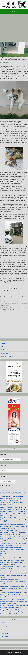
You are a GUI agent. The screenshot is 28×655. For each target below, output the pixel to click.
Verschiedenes (4, 299)
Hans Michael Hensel (7, 356)
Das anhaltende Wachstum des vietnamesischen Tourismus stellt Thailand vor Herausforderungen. (13, 532)
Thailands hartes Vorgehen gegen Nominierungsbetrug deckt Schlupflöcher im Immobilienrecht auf (13, 492)
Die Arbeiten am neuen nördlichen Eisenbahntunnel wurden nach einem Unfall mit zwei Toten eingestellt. (14, 556)
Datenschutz (4, 636)
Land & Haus (10, 296)
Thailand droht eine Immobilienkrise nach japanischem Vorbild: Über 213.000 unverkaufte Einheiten (12, 498)
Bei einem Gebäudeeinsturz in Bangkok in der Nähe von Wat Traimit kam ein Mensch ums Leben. (13, 513)
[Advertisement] (14, 28)
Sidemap (3, 630)
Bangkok (4, 296)
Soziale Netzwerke (19, 296)
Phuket (3, 350)
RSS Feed (4, 626)
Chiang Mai (4, 353)
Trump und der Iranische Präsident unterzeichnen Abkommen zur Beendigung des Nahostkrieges (13, 612)
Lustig (3, 301)
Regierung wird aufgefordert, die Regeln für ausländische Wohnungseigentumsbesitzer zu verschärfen (13, 526)
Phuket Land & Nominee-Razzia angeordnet (13, 575)
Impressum (4, 633)
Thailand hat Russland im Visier (9, 592)
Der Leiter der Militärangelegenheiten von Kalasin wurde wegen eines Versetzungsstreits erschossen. (13, 601)
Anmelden (4, 622)
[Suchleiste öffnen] (25, 11)
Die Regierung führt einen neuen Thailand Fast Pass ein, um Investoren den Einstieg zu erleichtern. (13, 562)
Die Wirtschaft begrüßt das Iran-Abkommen (13, 595)
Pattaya (3, 346)
